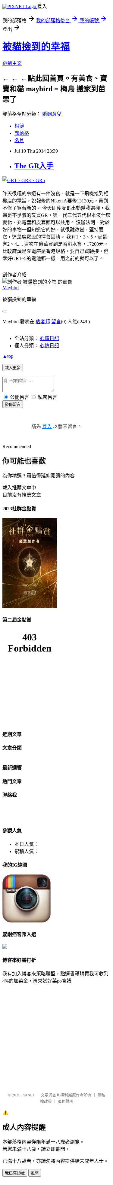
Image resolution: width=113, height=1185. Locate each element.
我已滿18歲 (15, 1173)
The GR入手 (34, 166)
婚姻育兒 (51, 114)
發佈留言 (12, 404)
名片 (19, 140)
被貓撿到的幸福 (36, 46)
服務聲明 (65, 1101)
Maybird (10, 287)
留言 (56, 321)
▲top (7, 356)
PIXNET (28, 1095)
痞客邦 (43, 321)
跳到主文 (12, 63)
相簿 (19, 126)
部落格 (21, 133)
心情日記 (49, 338)
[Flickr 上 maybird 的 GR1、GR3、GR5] (23, 180)
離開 (35, 1173)
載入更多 (12, 368)
